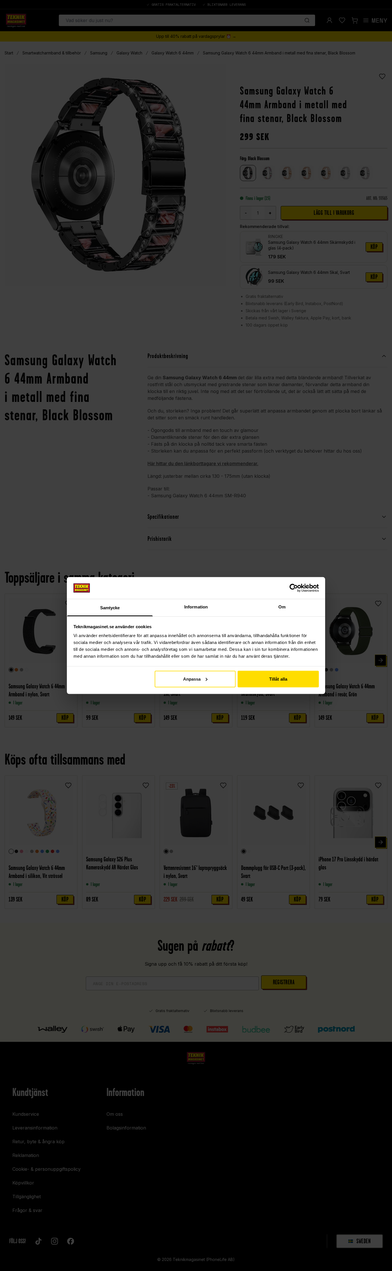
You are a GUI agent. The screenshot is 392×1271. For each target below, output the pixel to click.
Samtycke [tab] (110, 607)
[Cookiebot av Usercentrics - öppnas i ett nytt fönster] (294, 588)
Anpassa (192, 678)
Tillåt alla (278, 678)
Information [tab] (196, 606)
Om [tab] (282, 606)
